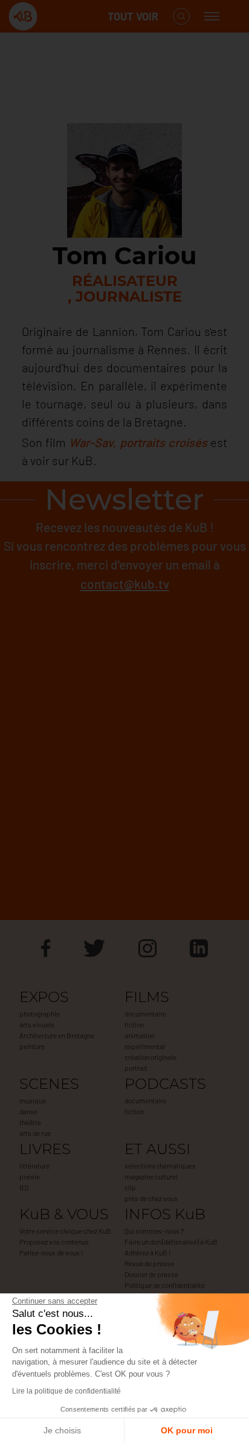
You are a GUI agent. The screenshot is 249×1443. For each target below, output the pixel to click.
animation (139, 1035)
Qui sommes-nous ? (154, 1230)
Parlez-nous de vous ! (51, 1252)
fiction (134, 1024)
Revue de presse (149, 1263)
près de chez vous (151, 1198)
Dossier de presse (151, 1274)
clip (130, 1187)
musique (32, 1100)
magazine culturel (151, 1176)
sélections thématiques (160, 1165)
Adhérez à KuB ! (147, 1252)
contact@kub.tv (124, 583)
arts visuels (36, 1024)
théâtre (30, 1122)
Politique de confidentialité (164, 1285)
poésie (29, 1176)
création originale (150, 1057)
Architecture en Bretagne (56, 1035)
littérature (34, 1165)
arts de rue (35, 1133)
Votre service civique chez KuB (65, 1230)
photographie (39, 1013)
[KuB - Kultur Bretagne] (56, 16)
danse (28, 1111)
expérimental (144, 1046)
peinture (32, 1046)
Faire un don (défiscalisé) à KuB (171, 1241)
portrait (135, 1068)
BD (23, 1187)
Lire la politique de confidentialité (66, 1391)
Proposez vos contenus (54, 1241)
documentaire (145, 1013)
